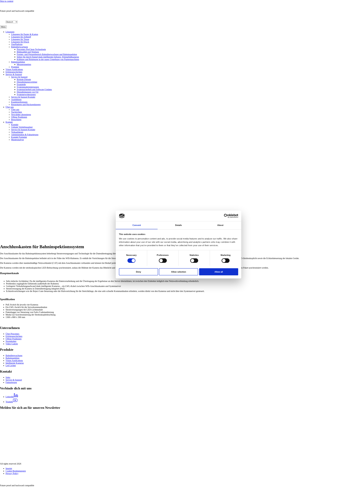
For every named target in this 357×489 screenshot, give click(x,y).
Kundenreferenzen (19, 102)
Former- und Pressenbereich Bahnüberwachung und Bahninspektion (47, 54)
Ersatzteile (21, 84)
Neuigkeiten (11, 341)
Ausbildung (16, 99)
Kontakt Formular (19, 137)
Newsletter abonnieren (21, 114)
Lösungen (10, 32)
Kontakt (9, 122)
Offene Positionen (19, 117)
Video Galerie (12, 344)
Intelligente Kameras (15, 363)
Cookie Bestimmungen (16, 471)
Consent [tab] (136, 225)
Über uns (10, 107)
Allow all (218, 271)
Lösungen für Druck (20, 42)
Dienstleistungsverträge (27, 82)
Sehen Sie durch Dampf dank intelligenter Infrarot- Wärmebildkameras (48, 57)
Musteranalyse (17, 139)
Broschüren (16, 119)
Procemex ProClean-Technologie (31, 49)
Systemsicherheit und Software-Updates (34, 89)
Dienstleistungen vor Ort (27, 92)
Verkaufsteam (17, 132)
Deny (138, 271)
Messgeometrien (24, 64)
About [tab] (220, 225)
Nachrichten (16, 112)
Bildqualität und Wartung (28, 52)
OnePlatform (16, 44)
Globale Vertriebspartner (22, 127)
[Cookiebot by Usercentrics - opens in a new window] (226, 216)
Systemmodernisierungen (28, 87)
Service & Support (14, 74)
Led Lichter (11, 365)
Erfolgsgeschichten (14, 72)
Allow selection (178, 271)
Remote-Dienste (24, 79)
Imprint (9, 468)
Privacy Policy (12, 473)
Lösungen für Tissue (20, 39)
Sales (8, 377)
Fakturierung (11, 382)
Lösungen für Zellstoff (21, 37)
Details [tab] (178, 225)
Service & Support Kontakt (23, 97)
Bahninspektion (18, 62)
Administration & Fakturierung (24, 134)
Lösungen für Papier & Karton (24, 34)
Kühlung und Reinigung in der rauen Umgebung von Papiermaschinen (48, 59)
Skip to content (6, 1)
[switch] (163, 260)
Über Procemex (12, 334)
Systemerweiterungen (26, 94)
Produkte (15, 67)
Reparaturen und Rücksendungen (26, 104)
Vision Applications (14, 69)
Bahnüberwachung (19, 47)
